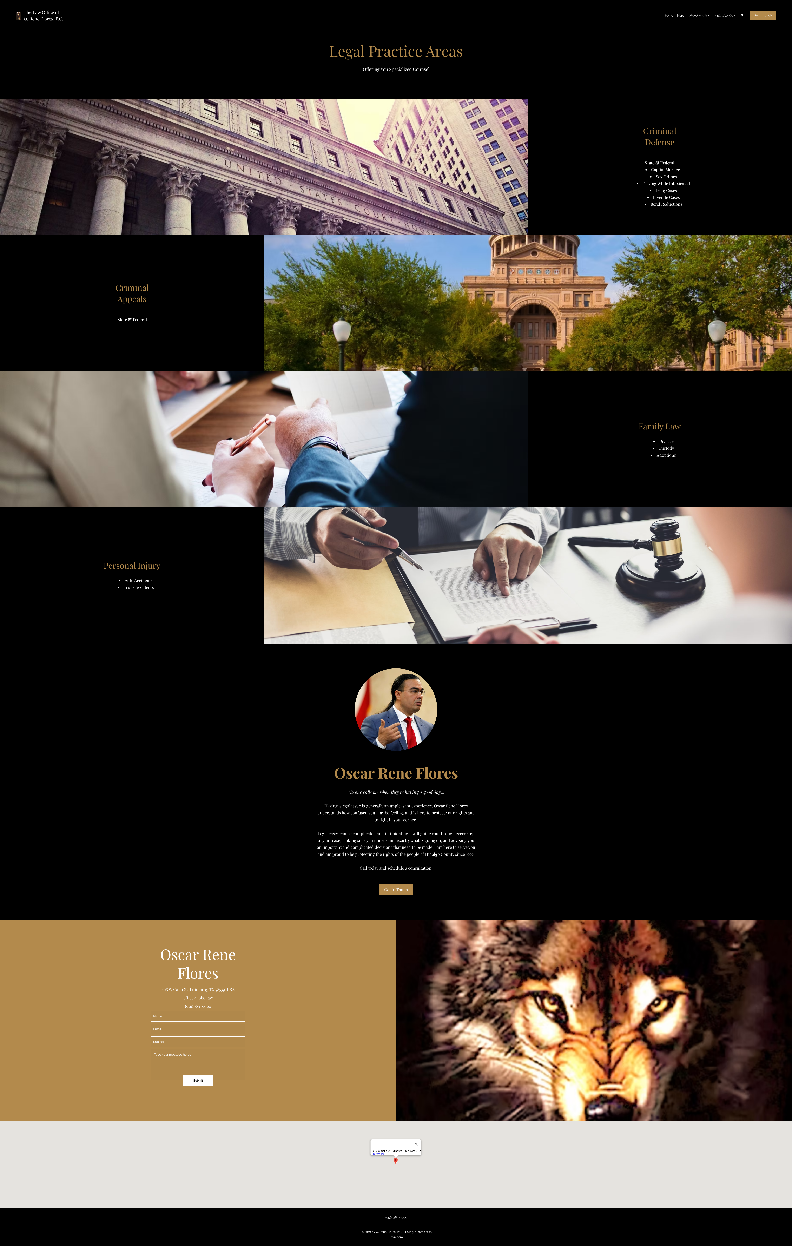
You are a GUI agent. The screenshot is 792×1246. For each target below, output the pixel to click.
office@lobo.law (699, 15)
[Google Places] (742, 15)
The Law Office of (41, 12)
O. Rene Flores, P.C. (43, 18)
